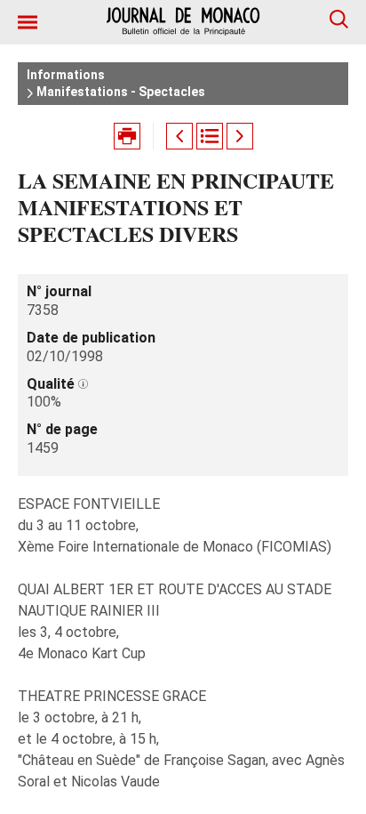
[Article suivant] (240, 136)
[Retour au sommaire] (209, 136)
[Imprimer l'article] (127, 136)
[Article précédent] (179, 136)
